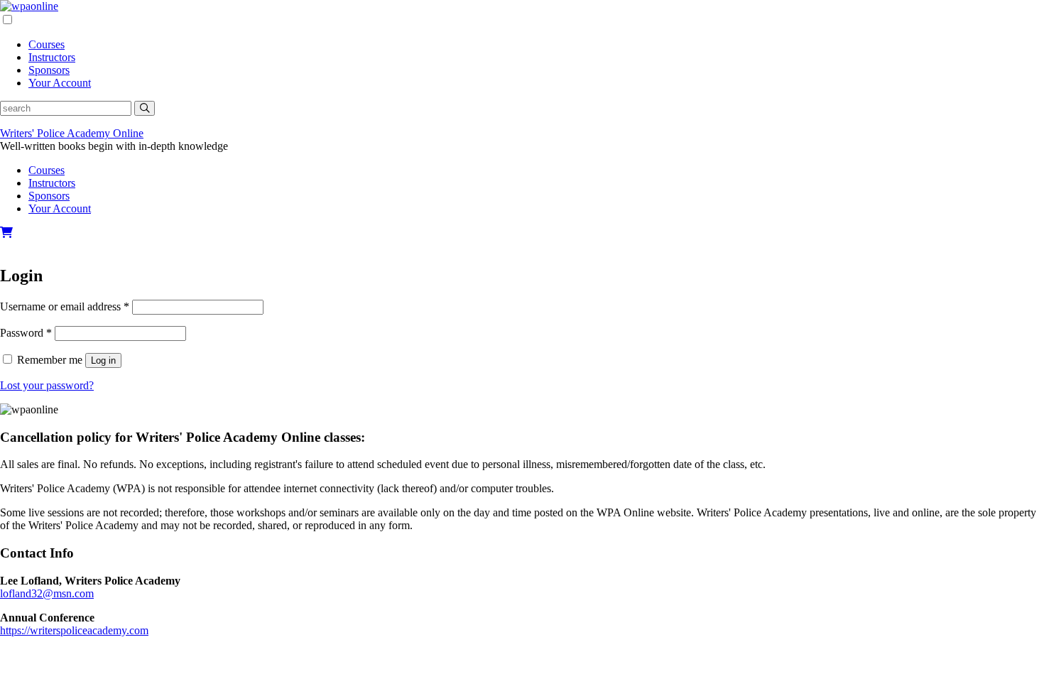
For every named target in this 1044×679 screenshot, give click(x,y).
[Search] (144, 108)
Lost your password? (47, 385)
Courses (46, 44)
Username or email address (64, 306)
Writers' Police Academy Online (71, 133)
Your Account (59, 83)
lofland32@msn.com (47, 593)
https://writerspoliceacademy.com (74, 630)
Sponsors (49, 70)
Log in (103, 360)
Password (26, 333)
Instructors (51, 57)
